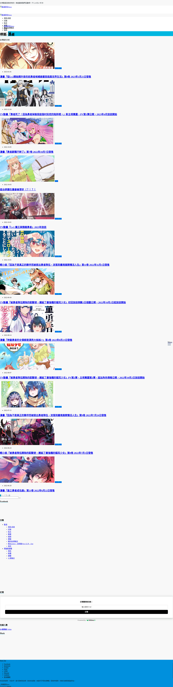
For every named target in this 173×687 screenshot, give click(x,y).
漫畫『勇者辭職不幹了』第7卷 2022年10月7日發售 (26, 152)
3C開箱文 (11, 558)
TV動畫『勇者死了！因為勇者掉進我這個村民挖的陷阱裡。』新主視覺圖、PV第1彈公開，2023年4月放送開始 (58, 114)
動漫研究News (5, 684)
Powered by (82, 620)
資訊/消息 (7, 18)
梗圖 (56, 181)
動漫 (5, 524)
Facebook (7, 664)
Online (6, 629)
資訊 (9, 551)
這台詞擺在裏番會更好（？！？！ (18, 189)
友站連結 (7, 677)
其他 (5, 30)
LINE (6, 671)
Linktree (6, 675)
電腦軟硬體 (8, 548)
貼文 (5, 23)
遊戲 (9, 536)
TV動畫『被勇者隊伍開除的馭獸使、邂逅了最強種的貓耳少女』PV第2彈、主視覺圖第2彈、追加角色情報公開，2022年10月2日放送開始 (72, 377)
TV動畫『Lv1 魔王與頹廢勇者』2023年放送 (23, 227)
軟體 (9, 553)
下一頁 (7, 495)
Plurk (5, 669)
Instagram (7, 666)
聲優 (9, 534)
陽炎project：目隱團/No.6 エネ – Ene (20, 544)
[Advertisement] (16, 511)
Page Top (3, 660)
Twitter (6, 667)
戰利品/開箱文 (9, 28)
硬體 (9, 556)
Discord (6, 673)
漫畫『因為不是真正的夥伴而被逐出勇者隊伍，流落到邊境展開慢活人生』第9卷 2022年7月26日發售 (53, 415)
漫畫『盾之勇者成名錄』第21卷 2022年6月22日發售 (27, 490)
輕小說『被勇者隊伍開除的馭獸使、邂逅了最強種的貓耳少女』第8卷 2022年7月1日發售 (46, 453)
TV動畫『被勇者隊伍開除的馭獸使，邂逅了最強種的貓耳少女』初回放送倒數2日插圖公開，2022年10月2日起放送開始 (63, 302)
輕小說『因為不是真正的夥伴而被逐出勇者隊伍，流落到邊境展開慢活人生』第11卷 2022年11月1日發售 (55, 265)
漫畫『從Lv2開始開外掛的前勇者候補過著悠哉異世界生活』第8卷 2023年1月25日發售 (45, 76)
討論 (5, 20)
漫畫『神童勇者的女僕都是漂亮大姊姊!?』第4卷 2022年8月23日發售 (36, 340)
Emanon (9, 686)
